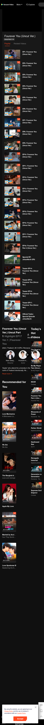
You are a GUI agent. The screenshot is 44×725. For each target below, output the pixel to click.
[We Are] (9, 432)
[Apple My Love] (9, 493)
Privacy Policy (8, 711)
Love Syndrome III (9, 565)
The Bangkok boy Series (11, 475)
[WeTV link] (7, 4)
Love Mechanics (8, 414)
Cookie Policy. (21, 713)
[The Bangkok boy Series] (9, 463)
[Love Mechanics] (9, 401)
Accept (20, 718)
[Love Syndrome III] (9, 553)
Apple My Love (8, 506)
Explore (32, 4)
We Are (5, 445)
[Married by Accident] (9, 522)
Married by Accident (10, 534)
